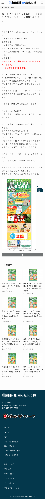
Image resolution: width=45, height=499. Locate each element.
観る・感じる (9, 446)
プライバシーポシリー (12, 488)
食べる (6, 432)
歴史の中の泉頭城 (11, 455)
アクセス (7, 469)
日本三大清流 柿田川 (13, 451)
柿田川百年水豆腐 (11, 442)
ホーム (6, 428)
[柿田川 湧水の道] (22, 3)
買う (6, 437)
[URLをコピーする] (22, 255)
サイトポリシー (10, 483)
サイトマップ (9, 478)
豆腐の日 (39, 190)
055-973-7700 (12, 408)
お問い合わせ (9, 474)
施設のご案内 (9, 464)
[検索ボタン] (42, 3)
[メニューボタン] (3, 3)
